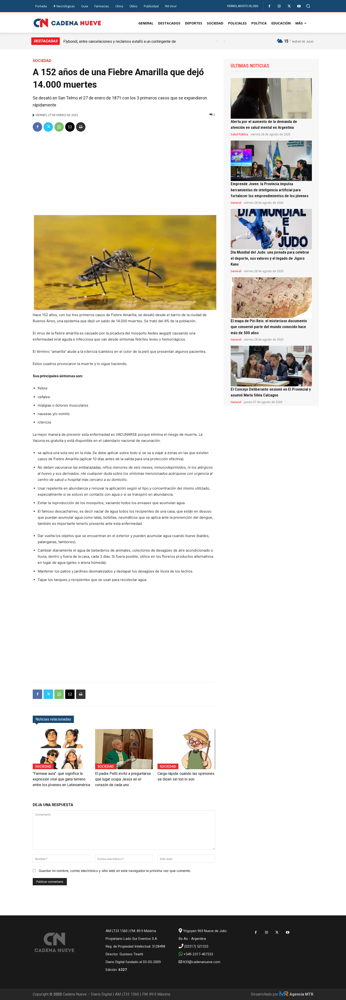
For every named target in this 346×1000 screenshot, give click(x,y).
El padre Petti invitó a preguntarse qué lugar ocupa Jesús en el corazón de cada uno (123, 779)
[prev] (217, 41)
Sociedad (42, 61)
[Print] (80, 127)
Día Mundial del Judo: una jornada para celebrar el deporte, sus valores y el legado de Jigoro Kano (270, 258)
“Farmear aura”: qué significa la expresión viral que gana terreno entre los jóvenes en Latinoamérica (61, 779)
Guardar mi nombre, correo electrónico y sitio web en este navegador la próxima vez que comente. (115, 871)
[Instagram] (279, 6)
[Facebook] (269, 6)
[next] (224, 41)
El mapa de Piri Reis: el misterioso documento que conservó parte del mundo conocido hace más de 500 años (269, 326)
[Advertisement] (124, 171)
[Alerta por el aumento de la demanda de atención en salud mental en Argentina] (271, 98)
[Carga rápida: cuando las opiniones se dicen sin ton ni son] (186, 749)
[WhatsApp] (59, 127)
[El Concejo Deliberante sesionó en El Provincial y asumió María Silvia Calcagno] (271, 366)
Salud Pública (239, 134)
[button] (308, 6)
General (236, 202)
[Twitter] (289, 6)
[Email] (70, 127)
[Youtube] (299, 6)
